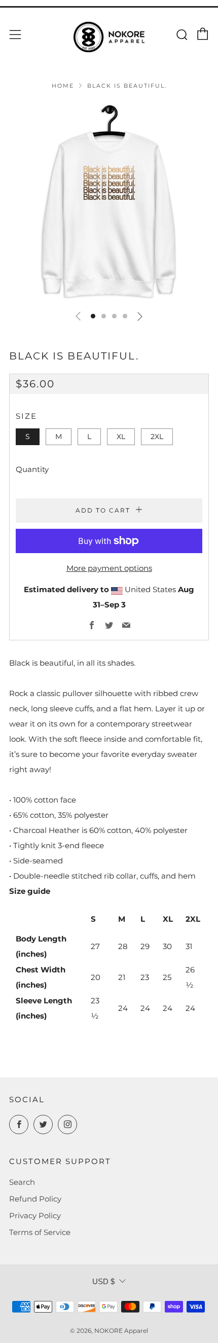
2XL (157, 436)
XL (121, 436)
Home (63, 85)
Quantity (32, 469)
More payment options (109, 568)
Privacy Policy (35, 1215)
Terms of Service (39, 1232)
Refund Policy (35, 1199)
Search (22, 1182)
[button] (93, 316)
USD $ (103, 1281)
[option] (109, 202)
